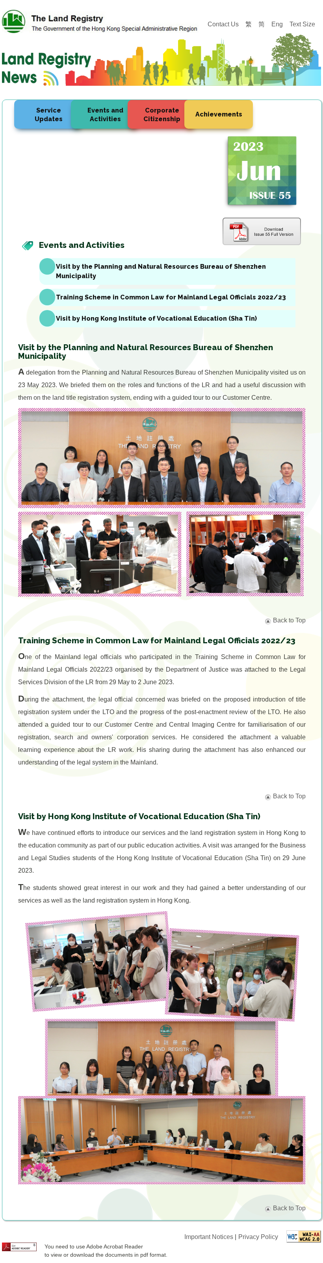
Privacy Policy (258, 1236)
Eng (277, 24)
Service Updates (49, 115)
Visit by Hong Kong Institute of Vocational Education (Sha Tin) (156, 318)
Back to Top (289, 620)
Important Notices (209, 1236)
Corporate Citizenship (161, 115)
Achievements (218, 114)
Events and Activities (105, 115)
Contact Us (223, 24)
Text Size (302, 24)
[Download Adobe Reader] (19, 1246)
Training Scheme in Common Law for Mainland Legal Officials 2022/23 (171, 297)
